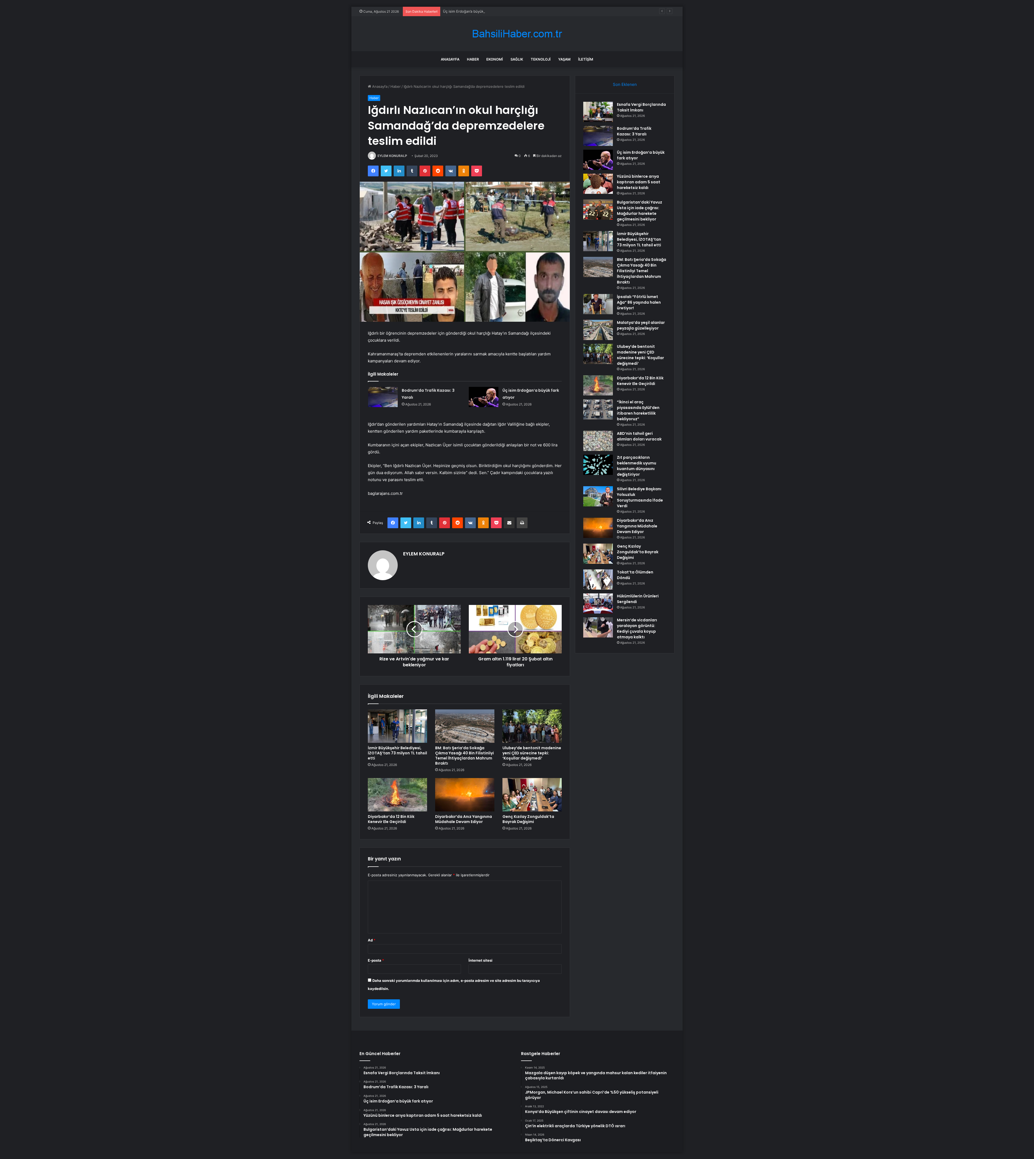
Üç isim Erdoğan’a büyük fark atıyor (472, 11)
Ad (371, 940)
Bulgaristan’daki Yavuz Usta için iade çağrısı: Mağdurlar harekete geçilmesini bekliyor (639, 210)
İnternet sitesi (480, 960)
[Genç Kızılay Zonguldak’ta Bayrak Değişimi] (532, 794)
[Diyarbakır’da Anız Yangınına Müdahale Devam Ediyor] (464, 794)
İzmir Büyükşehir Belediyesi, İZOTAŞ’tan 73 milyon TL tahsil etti (397, 753)
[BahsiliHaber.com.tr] (517, 33)
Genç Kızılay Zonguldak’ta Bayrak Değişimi (528, 819)
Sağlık (517, 59)
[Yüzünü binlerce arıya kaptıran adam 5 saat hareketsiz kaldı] (598, 184)
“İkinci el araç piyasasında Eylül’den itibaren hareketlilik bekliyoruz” (638, 410)
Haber (473, 59)
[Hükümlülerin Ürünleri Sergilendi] (598, 603)
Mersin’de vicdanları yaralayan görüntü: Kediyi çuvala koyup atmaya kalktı (637, 628)
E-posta (376, 960)
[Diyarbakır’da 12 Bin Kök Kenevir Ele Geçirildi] (397, 794)
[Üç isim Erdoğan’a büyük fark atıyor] (483, 397)
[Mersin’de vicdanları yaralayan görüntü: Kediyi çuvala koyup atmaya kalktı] (598, 627)
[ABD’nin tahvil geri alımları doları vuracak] (598, 441)
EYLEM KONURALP (392, 156)
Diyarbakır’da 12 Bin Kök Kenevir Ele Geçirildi (391, 819)
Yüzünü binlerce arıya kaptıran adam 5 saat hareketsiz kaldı (638, 182)
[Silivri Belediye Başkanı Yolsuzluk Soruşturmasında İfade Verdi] (598, 496)
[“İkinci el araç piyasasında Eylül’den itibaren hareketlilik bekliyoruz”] (598, 409)
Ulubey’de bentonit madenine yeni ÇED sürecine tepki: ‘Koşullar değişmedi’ (531, 753)
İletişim (585, 59)
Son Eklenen (625, 84)
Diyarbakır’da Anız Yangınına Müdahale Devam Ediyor (463, 819)
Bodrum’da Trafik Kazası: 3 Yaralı (634, 131)
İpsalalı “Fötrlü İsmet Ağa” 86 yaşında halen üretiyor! (639, 302)
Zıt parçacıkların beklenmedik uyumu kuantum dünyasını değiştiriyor (636, 466)
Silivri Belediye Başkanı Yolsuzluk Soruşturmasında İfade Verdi (640, 497)
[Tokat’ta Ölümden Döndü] (598, 579)
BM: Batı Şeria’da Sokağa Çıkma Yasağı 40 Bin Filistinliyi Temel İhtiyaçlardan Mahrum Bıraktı (464, 755)
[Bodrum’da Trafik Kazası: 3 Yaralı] (383, 397)
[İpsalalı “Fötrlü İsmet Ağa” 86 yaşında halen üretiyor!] (598, 304)
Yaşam (564, 59)
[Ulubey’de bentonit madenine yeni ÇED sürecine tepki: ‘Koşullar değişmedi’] (532, 726)
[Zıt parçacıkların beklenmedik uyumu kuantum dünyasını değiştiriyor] (598, 465)
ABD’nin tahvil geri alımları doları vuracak (639, 436)
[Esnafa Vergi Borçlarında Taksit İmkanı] (598, 112)
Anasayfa (450, 59)
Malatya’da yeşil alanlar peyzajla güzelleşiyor (641, 325)
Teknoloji (541, 59)
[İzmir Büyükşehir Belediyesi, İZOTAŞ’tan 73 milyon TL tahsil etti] (397, 726)
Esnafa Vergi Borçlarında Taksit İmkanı (641, 107)
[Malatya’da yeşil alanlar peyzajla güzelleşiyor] (598, 330)
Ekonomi (494, 59)
